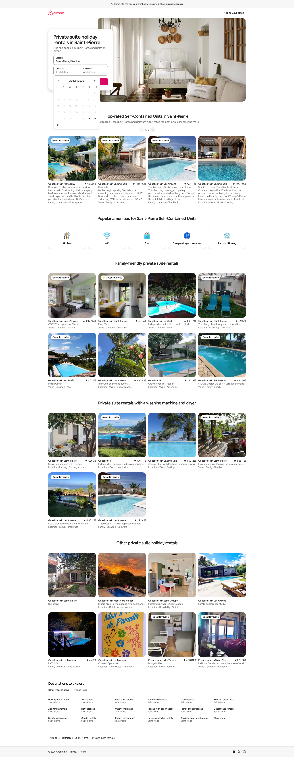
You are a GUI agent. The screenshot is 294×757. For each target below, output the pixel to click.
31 (58, 125)
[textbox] (67, 72)
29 (88, 118)
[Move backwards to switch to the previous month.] (59, 81)
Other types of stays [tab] (58, 690)
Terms (83, 751)
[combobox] (81, 61)
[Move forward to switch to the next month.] (94, 81)
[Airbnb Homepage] (56, 13)
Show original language (171, 4)
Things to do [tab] (80, 690)
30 (94, 118)
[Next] (152, 129)
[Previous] (141, 129)
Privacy (73, 751)
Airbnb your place (234, 13)
